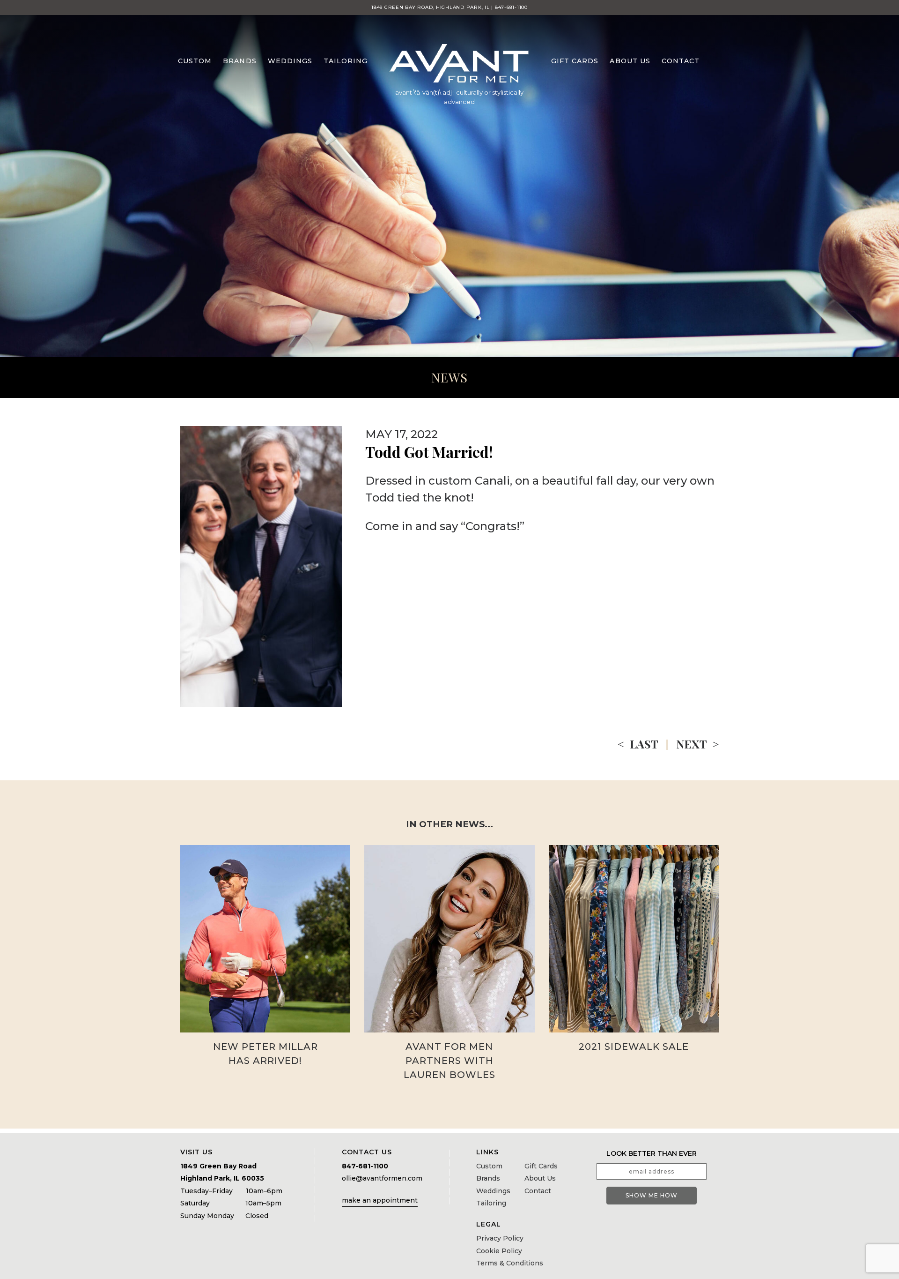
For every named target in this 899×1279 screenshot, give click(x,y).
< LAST (638, 743)
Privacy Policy (499, 1238)
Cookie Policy (499, 1251)
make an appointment (380, 1200)
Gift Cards (575, 61)
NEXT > (697, 743)
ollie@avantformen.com (382, 1178)
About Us (630, 61)
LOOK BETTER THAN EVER (651, 1153)
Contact (681, 61)
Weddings (290, 61)
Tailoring (346, 61)
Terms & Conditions (509, 1263)
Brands (239, 61)
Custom (195, 61)
